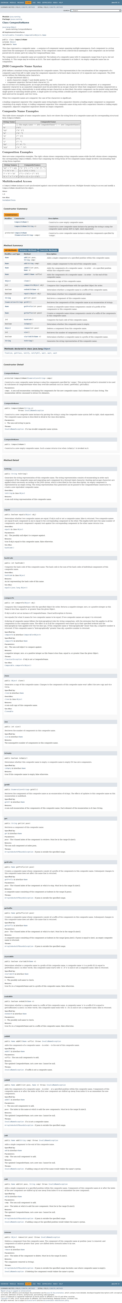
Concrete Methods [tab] (48, 250)
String (30, 226)
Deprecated (47, 2)
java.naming (15, 17)
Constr (24, 7)
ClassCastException (13, 659)
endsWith (28, 289)
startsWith (28, 337)
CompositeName (20, 222)
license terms (32, 1300)
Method (32, 7)
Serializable (8, 35)
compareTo (28, 285)
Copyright (4, 1298)
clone (26, 281)
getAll (27, 302)
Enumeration (20, 235)
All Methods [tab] (10, 250)
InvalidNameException (34, 410)
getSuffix (28, 313)
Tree (39, 2)
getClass (18, 353)
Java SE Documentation (55, 1293)
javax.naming (16, 19)
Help (61, 2)
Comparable (29, 35)
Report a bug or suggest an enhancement (16, 1291)
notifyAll (35, 353)
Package (20, 2)
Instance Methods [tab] (28, 250)
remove (27, 328)
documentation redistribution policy (56, 1300)
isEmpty (27, 324)
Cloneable (19, 35)
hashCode (28, 319)
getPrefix (28, 306)
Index (55, 2)
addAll (27, 268)
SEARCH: (66, 10)
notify (26, 353)
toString (28, 341)
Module (13, 2)
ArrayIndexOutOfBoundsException (19, 852)
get (25, 298)
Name (44, 35)
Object (38, 35)
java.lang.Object (9, 27)
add (25, 257)
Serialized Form (8, 200)
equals (27, 294)
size (26, 332)
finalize (8, 353)
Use (34, 2)
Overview (4, 2)
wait (44, 353)
